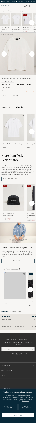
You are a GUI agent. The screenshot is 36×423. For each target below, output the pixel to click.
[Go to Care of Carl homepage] (8, 5)
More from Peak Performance (12, 158)
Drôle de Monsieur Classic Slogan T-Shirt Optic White (13, 144)
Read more (16, 260)
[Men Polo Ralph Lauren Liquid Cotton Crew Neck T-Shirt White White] (16, 19)
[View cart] (30, 6)
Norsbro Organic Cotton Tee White (26, 29)
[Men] (15, 285)
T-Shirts (10, 34)
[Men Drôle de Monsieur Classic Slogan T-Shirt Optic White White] (5, 19)
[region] (18, 322)
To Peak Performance (10, 179)
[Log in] (25, 6)
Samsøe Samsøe (27, 27)
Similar (12, 107)
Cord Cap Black (8, 215)
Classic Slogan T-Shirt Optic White (4, 29)
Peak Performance (7, 81)
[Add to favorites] (22, 116)
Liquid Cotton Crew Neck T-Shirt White (16, 29)
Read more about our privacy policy (18, 354)
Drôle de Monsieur (5, 27)
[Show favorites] (27, 6)
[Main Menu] (33, 6)
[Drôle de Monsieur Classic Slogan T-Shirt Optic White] (13, 142)
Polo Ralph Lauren (16, 27)
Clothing (4, 34)
